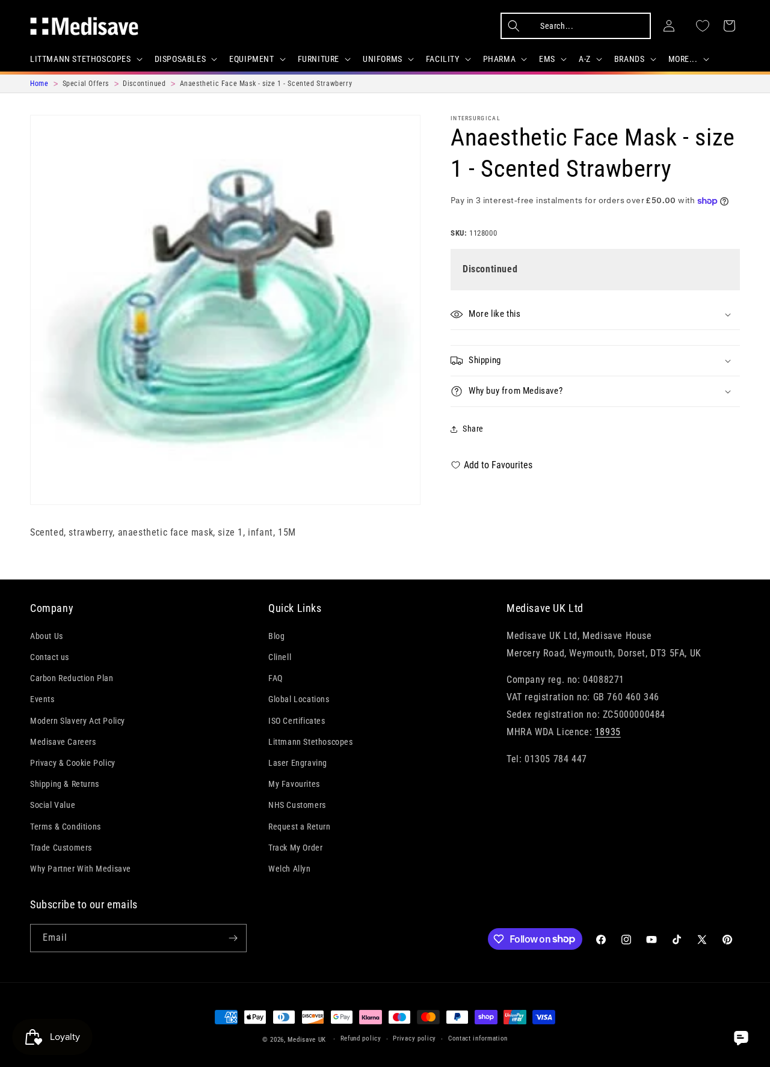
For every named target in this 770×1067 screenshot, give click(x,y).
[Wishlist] (702, 26)
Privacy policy (414, 1038)
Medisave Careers (63, 742)
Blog (276, 636)
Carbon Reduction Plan (72, 678)
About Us (46, 636)
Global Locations (299, 699)
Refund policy (360, 1038)
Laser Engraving (297, 763)
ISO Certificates (296, 721)
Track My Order (295, 847)
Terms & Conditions (65, 826)
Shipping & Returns (64, 784)
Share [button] (473, 428)
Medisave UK (307, 1040)
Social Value (52, 805)
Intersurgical (475, 118)
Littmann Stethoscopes (310, 742)
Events (42, 699)
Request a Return (299, 826)
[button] (85, 59)
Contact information (478, 1038)
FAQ (275, 678)
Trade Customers (61, 847)
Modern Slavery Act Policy (77, 721)
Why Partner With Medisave (80, 868)
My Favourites (294, 784)
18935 (608, 732)
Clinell (279, 657)
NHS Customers (297, 805)
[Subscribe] (233, 938)
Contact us (49, 657)
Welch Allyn (289, 868)
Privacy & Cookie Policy (73, 763)
